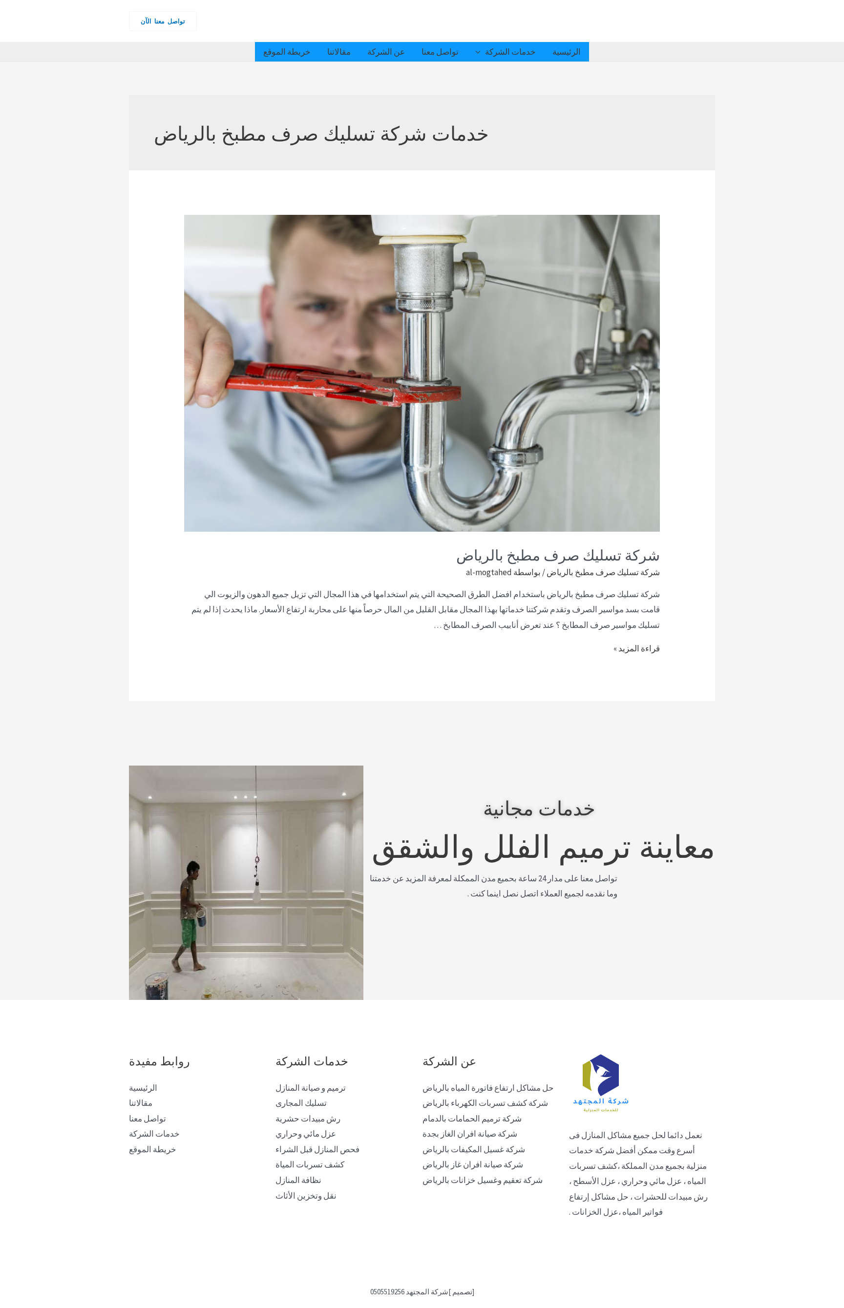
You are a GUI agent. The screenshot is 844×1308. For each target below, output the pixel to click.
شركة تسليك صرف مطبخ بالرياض (558, 554)
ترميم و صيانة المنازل (310, 1087)
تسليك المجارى (301, 1103)
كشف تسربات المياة (309, 1164)
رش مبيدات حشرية (307, 1118)
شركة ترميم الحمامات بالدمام (472, 1118)
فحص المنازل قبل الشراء (317, 1149)
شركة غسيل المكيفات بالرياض (473, 1149)
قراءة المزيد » (636, 648)
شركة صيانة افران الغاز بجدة (469, 1133)
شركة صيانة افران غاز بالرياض (472, 1164)
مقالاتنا (339, 51)
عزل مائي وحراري (305, 1133)
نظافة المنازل (298, 1180)
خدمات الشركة (510, 51)
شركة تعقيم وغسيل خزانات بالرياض (482, 1180)
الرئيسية (566, 51)
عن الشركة (386, 51)
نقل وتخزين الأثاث (306, 1195)
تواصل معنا (440, 51)
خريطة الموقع (287, 51)
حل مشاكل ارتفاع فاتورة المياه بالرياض (488, 1087)
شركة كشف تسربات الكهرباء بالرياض (485, 1103)
